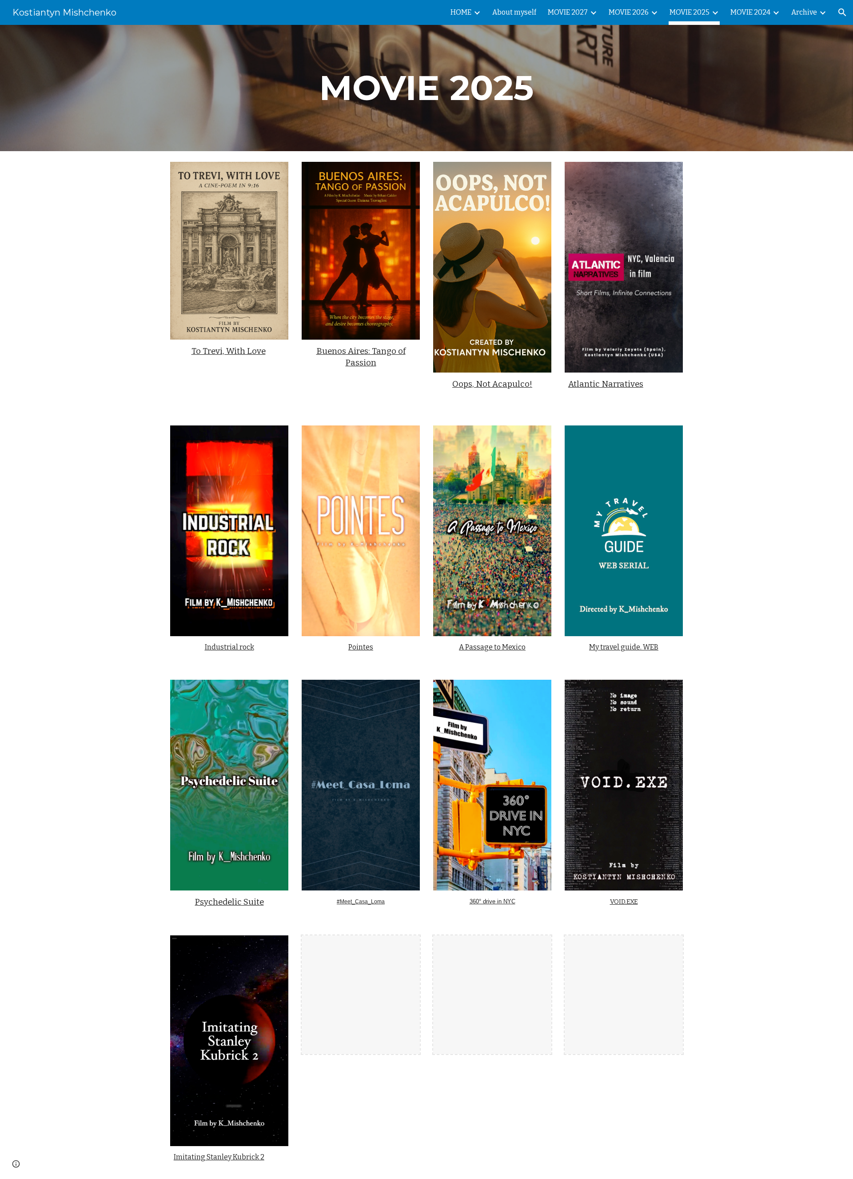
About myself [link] (514, 12)
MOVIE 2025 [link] (690, 12)
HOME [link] (460, 12)
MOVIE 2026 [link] (629, 12)
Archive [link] (804, 12)
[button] (842, 12)
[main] (426, 88)
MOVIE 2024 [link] (750, 12)
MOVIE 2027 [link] (568, 12)
